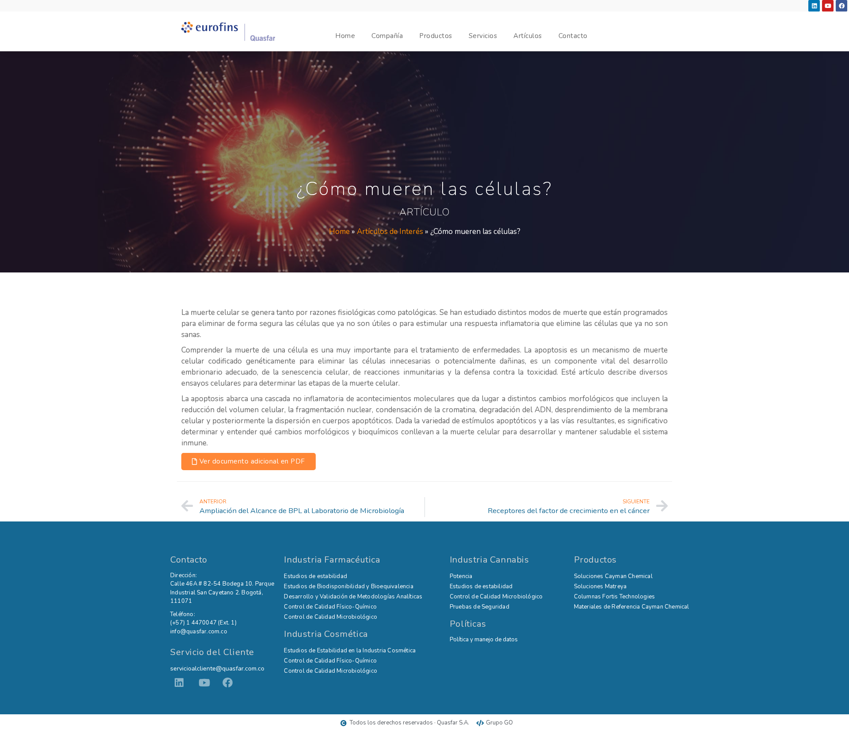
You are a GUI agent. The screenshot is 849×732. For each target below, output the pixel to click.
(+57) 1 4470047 (193, 623)
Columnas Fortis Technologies (614, 597)
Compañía (387, 35)
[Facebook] (841, 5)
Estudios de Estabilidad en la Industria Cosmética (350, 651)
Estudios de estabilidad (315, 576)
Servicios (483, 35)
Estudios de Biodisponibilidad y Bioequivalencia (348, 586)
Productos (435, 35)
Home (345, 35)
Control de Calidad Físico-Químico (330, 607)
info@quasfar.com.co (198, 632)
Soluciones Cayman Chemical (613, 576)
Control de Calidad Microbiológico (330, 617)
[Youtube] (828, 5)
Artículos (527, 35)
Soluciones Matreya (600, 586)
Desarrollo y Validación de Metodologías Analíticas (353, 597)
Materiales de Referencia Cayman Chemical (631, 607)
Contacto (573, 35)
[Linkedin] (814, 5)
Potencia (461, 576)
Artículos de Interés (390, 231)
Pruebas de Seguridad (479, 607)
